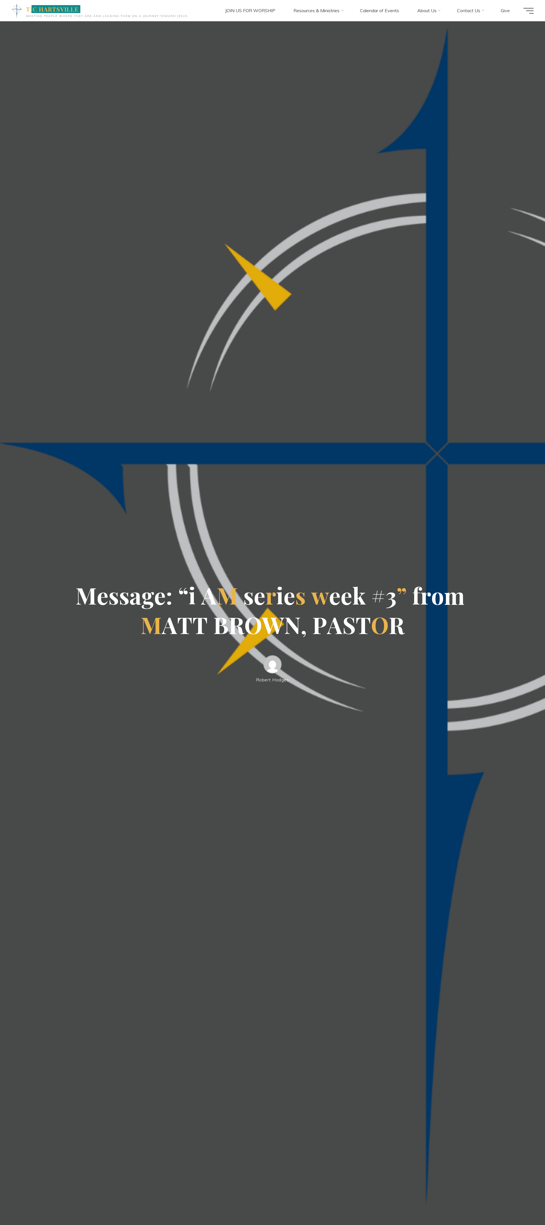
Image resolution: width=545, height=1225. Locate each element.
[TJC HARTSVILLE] (16, 10)
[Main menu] (528, 11)
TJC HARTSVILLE (52, 9)
